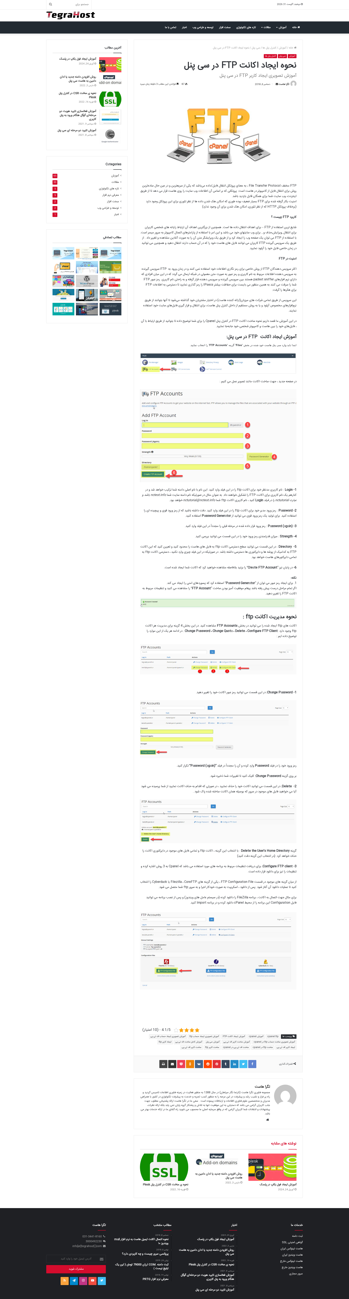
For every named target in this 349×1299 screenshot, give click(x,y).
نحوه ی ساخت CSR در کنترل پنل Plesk (165, 1184)
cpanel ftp (273, 1036)
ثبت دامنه (297, 1236)
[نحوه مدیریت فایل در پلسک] (87, 267)
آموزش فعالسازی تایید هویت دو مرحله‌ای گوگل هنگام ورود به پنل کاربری (77, 115)
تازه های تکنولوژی (246, 27)
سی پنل (256, 48)
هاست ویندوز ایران (292, 1255)
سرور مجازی (296, 1274)
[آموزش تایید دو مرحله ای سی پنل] (110, 136)
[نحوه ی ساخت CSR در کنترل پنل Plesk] (164, 1167)
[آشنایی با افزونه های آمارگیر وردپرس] (110, 295)
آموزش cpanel (256, 1036)
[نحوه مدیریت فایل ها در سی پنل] (110, 267)
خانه (294, 27)
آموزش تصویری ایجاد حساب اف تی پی (168, 1036)
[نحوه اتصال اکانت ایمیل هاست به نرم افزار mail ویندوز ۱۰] (87, 309)
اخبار (184, 27)
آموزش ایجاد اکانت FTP (234, 1036)
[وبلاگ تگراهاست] (70, 15)
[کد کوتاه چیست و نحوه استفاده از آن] (87, 281)
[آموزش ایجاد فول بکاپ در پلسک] (272, 1167)
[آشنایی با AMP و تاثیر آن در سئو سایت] (87, 295)
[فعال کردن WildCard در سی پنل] (63, 267)
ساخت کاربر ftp (212, 1047)
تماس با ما (170, 27)
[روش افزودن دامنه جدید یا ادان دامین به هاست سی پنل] (218, 1162)
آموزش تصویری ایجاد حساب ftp (204, 1036)
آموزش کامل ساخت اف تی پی (188, 1042)
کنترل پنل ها (269, 48)
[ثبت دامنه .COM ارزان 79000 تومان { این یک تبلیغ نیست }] (63, 281)
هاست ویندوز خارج (292, 1267)
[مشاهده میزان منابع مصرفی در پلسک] (63, 309)
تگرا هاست (284, 84)
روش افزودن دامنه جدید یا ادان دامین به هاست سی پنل (218, 1176)
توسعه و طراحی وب (202, 27)
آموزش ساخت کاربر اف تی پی (236, 1042)
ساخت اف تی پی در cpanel (236, 1047)
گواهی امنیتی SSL (292, 1242)
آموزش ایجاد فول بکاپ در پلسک (278, 1184)
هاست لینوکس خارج (291, 1261)
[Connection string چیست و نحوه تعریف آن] (87, 253)
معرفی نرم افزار (110, 195)
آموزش (282, 27)
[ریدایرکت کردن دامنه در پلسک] (110, 253)
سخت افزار (225, 27)
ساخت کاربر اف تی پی (191, 1047)
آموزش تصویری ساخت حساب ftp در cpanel (274, 1042)
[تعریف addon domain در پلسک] (63, 295)
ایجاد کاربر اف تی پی (286, 1047)
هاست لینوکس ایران (292, 1248)
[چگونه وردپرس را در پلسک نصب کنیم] (110, 309)
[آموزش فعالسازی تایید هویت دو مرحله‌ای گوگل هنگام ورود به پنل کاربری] (110, 117)
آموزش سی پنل (213, 1042)
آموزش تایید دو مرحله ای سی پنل (77, 130)
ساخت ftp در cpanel (263, 1047)
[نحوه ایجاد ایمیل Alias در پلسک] (63, 253)
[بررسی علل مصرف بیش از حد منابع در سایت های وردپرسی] (110, 281)
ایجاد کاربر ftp (165, 1042)
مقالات (267, 27)
